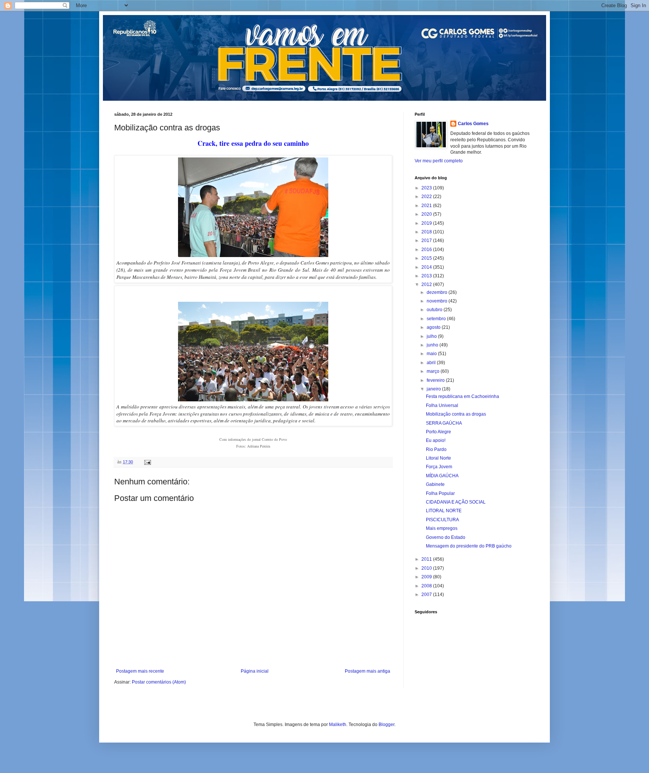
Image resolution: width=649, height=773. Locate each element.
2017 (427, 240)
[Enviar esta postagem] (147, 462)
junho (433, 345)
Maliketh (337, 724)
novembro (437, 301)
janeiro (434, 389)
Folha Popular (440, 493)
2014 (427, 267)
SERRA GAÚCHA (444, 423)
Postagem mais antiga (367, 671)
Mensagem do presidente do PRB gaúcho (469, 546)
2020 (427, 214)
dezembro (437, 292)
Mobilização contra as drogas (456, 414)
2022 (427, 196)
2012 (427, 284)
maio (432, 353)
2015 (427, 258)
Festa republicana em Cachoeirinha (462, 396)
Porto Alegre (438, 431)
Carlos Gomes (473, 123)
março (434, 371)
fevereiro (436, 380)
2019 (427, 223)
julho (432, 336)
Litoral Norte (438, 458)
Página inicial (255, 671)
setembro (437, 318)
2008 (427, 585)
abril (432, 362)
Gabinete (435, 484)
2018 (427, 231)
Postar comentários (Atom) (159, 682)
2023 (427, 188)
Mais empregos (441, 528)
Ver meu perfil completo (439, 160)
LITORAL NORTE (444, 510)
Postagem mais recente (140, 671)
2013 (427, 275)
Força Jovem (439, 466)
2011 (427, 559)
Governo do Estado (445, 537)
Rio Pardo (436, 449)
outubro (435, 309)
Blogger (386, 724)
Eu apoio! (435, 440)
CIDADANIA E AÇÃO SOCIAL (456, 502)
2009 (427, 576)
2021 (427, 205)
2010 (427, 568)
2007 (427, 594)
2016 (427, 249)
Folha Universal (442, 405)
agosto (434, 327)
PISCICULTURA (442, 519)
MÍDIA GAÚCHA (442, 475)
